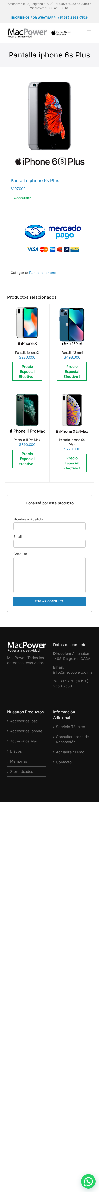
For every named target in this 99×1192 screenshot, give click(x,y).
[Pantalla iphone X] (27, 309)
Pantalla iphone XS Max (72, 442)
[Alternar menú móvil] (89, 30)
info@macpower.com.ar (73, 672)
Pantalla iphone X (27, 352)
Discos (16, 751)
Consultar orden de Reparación (72, 739)
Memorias (18, 761)
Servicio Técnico (70, 726)
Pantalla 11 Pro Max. (27, 440)
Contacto (64, 762)
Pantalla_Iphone (42, 272)
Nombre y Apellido (28, 519)
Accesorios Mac (24, 741)
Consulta (20, 554)
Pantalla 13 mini (72, 352)
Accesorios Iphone (26, 731)
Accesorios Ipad (24, 721)
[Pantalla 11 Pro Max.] (27, 396)
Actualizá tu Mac (70, 752)
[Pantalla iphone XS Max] (71, 396)
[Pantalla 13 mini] (71, 309)
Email (17, 536)
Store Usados (21, 771)
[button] (88, 1181)
